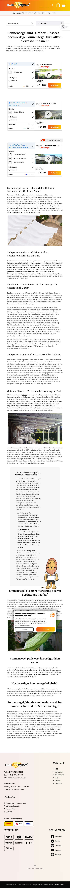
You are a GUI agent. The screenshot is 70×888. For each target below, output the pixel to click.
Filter (67, 27)
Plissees (8, 48)
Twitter (57, 841)
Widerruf (9, 812)
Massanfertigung (13, 23)
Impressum (59, 772)
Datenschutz (59, 775)
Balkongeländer (56, 274)
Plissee (24, 395)
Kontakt (57, 781)
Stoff (9, 325)
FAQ (56, 778)
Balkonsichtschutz (33, 718)
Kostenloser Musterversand (16, 803)
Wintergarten (40, 195)
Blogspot (57, 854)
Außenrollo (48, 718)
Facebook (58, 837)
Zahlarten (58, 784)
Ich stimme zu (45, 629)
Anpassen (24, 629)
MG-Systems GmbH (57, 885)
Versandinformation (13, 806)
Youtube (57, 850)
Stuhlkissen (49, 307)
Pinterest (57, 846)
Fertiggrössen (42, 23)
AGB (56, 769)
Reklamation (10, 809)
